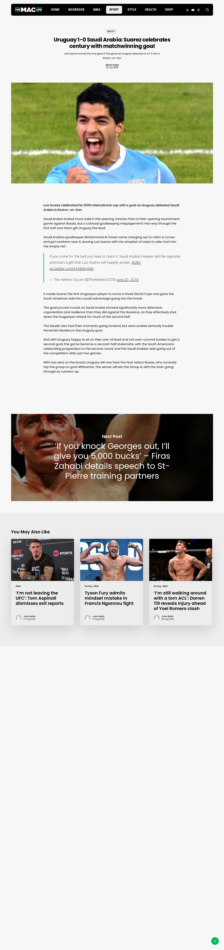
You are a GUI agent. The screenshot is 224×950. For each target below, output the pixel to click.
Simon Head (112, 64)
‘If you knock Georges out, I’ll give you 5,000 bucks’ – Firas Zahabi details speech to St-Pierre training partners (112, 457)
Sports (111, 31)
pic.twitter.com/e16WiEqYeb (72, 268)
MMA (18, 586)
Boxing (88, 586)
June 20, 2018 (128, 279)
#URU (136, 262)
